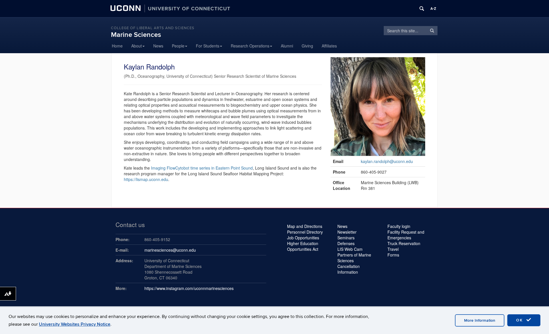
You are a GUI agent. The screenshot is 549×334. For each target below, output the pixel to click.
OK (520, 320)
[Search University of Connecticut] (421, 8)
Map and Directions (304, 226)
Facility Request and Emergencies (405, 234)
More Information (479, 320)
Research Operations (250, 46)
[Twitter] (348, 46)
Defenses (346, 243)
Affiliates (329, 46)
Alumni (287, 46)
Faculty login (398, 226)
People (178, 46)
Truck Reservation (403, 243)
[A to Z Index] (433, 8)
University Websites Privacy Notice (74, 324)
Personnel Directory (305, 232)
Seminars (346, 237)
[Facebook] (362, 46)
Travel (393, 249)
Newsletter (347, 232)
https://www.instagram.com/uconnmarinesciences (189, 288)
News (158, 46)
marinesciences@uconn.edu (170, 250)
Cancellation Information (348, 269)
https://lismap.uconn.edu (146, 179)
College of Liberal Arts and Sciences (152, 28)
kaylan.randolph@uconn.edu (387, 161)
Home (117, 46)
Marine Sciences (136, 35)
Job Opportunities (303, 237)
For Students (207, 46)
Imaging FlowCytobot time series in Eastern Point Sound (202, 168)
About (136, 46)
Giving (307, 46)
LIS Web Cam (350, 249)
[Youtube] (377, 46)
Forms (393, 255)
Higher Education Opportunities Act (302, 246)
